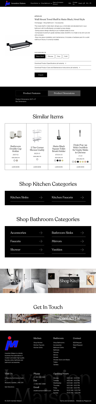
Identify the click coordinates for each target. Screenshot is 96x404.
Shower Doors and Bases (61, 360)
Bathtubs (56, 350)
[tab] (32, 93)
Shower (55, 357)
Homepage (38, 23)
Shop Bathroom (49, 23)
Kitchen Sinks (38, 347)
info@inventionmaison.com (42, 390)
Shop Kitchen (38, 342)
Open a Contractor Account (58, 3)
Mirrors (55, 355)
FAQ (70, 3)
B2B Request (77, 342)
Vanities (55, 364)
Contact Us (75, 3)
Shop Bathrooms (58, 342)
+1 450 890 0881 (39, 377)
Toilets (55, 362)
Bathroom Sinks (58, 347)
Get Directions (9, 387)
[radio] (40, 56)
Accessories (59, 23)
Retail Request (77, 345)
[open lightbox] (19, 44)
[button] (35, 3)
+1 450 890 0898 (40, 384)
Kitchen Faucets (39, 345)
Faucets (56, 352)
